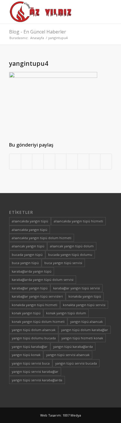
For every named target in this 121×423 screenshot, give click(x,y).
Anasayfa (37, 38)
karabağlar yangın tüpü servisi (76, 288)
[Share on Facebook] (15, 161)
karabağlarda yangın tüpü (31, 271)
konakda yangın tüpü (84, 296)
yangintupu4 (28, 63)
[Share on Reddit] (94, 161)
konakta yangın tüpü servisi (84, 305)
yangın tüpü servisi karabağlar (35, 371)
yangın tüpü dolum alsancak (34, 330)
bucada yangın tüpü (27, 254)
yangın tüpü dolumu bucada (34, 338)
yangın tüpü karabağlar (30, 346)
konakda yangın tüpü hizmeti (34, 305)
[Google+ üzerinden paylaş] (37, 161)
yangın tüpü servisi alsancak (68, 354)
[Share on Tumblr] (72, 161)
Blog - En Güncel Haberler (37, 31)
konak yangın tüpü (26, 313)
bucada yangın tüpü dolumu (70, 254)
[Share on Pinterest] (49, 161)
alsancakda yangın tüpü (30, 221)
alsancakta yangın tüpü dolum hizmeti (41, 238)
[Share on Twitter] (26, 161)
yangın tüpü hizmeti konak (82, 338)
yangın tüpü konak (26, 354)
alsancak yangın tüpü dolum (72, 246)
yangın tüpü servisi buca (31, 363)
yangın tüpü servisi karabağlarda (37, 380)
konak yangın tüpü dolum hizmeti (38, 321)
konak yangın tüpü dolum (66, 313)
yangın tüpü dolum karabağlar (84, 330)
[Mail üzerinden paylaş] (106, 161)
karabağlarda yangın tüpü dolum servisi (42, 279)
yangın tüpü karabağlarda (73, 346)
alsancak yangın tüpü (28, 246)
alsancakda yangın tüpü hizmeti (78, 221)
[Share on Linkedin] (60, 161)
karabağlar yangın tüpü (30, 288)
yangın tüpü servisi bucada (76, 363)
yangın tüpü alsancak (86, 321)
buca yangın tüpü (25, 263)
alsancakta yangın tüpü (29, 229)
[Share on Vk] (83, 161)
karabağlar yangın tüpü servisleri (37, 296)
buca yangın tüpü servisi (63, 263)
